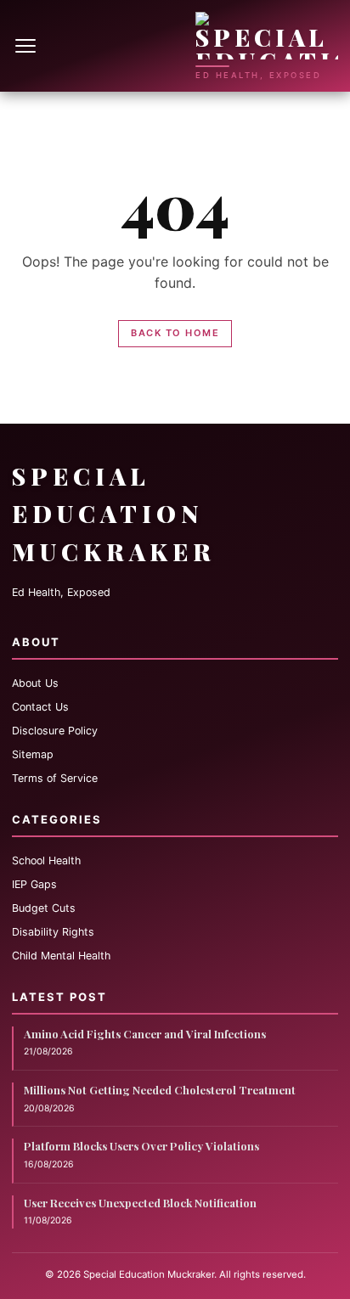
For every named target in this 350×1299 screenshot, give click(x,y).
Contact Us (40, 706)
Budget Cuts (44, 908)
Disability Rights (53, 931)
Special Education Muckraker (114, 514)
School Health (46, 860)
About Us (35, 683)
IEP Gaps (34, 884)
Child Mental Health (61, 955)
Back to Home (175, 333)
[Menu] (27, 46)
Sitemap (33, 754)
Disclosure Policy (55, 730)
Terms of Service (55, 778)
